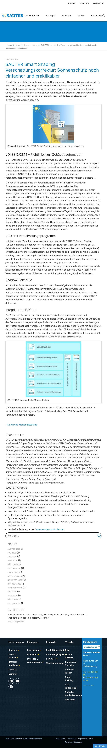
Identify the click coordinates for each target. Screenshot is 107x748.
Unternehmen (31, 15)
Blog (67, 650)
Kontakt (71, 3)
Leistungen (33, 650)
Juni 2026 (12, 556)
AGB (91, 739)
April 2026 (12, 560)
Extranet (12, 674)
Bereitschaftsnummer (73, 742)
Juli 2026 (12, 553)
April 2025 (12, 595)
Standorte (84, 3)
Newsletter (98, 3)
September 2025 (15, 588)
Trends (81, 15)
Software (51, 659)
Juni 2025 (12, 592)
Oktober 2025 (14, 584)
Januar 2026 (14, 572)
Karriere (95, 15)
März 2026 (13, 564)
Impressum (82, 739)
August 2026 (14, 549)
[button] (100, 746)
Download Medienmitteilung (22, 424)
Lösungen (50, 15)
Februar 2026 (14, 568)
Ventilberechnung (55, 663)
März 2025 (13, 599)
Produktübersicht (55, 650)
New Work (70, 699)
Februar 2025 (14, 603)
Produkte (66, 15)
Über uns (12, 650)
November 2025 (15, 580)
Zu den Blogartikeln (16, 622)
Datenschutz (60, 739)
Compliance (71, 739)
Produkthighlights (55, 654)
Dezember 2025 (15, 576)
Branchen (32, 654)
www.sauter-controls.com (50, 529)
